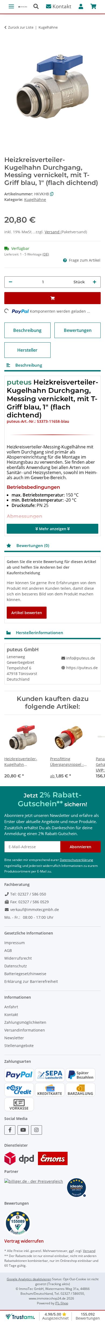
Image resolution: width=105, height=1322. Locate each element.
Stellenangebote (19, 1045)
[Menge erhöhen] (94, 282)
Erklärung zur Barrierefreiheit (31, 981)
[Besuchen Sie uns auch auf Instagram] (36, 1130)
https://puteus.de (82, 667)
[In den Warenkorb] (8, 35)
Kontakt (61, 6)
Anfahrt (11, 1006)
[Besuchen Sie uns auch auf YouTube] (23, 1130)
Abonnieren (80, 846)
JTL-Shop (61, 1303)
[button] (38, 7)
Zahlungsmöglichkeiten (25, 1022)
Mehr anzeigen (52, 528)
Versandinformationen (24, 1030)
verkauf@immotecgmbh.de (34, 909)
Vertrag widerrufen (24, 1241)
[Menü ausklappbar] (11, 4)
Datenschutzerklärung (76, 860)
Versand (53, 231)
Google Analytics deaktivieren (29, 1279)
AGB (8, 950)
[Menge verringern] (10, 282)
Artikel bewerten (26, 612)
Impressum (14, 942)
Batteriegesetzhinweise (25, 973)
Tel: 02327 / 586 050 (27, 894)
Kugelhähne (35, 199)
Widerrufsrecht (18, 958)
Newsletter (14, 1037)
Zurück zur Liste (20, 27)
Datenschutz (15, 965)
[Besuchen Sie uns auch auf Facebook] (9, 1130)
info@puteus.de (80, 658)
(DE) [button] (46, 254)
